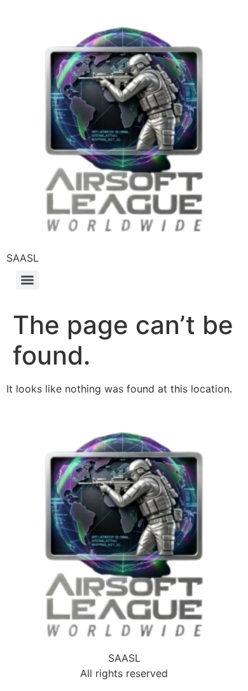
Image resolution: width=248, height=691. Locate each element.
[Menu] (27, 280)
